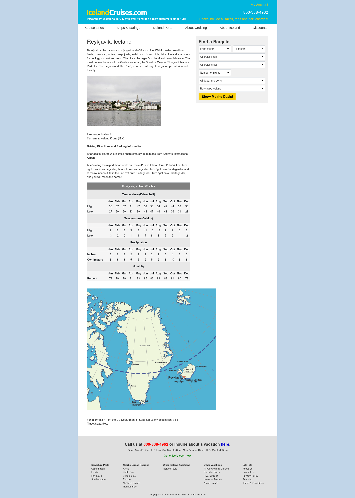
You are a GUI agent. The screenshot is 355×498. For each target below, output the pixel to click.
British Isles (129, 475)
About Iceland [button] (230, 28)
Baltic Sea (128, 472)
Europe (127, 479)
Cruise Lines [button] (94, 28)
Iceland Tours (170, 468)
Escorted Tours (212, 472)
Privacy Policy (250, 475)
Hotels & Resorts (213, 479)
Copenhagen (98, 468)
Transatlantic (130, 486)
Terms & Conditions (253, 483)
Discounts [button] (260, 28)
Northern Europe (131, 483)
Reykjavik (96, 475)
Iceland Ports (162, 28)
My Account (259, 4)
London (95, 472)
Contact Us (249, 472)
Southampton (98, 479)
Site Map (247, 479)
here (225, 444)
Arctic (126, 468)
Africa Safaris (211, 483)
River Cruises (211, 475)
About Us (248, 468)
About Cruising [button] (196, 28)
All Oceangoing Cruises (216, 468)
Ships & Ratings (128, 28)
